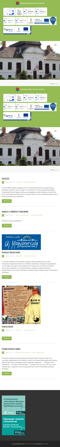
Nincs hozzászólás (30, 182)
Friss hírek (19, 182)
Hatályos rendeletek (22, 215)
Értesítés (5, 178)
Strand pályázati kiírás (11, 349)
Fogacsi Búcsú (7, 326)
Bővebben (7, 201)
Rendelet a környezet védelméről (15, 211)
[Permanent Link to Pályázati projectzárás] (21, 249)
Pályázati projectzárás (11, 252)
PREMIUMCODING (29, 444)
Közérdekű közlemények (22, 352)
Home (51, 83)
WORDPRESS (45, 444)
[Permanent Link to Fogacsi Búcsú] (21, 323)
